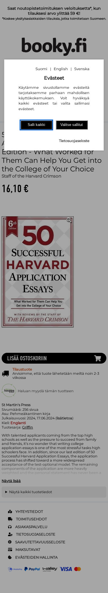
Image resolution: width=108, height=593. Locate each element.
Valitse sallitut (71, 125)
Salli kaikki (36, 125)
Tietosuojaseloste (74, 141)
